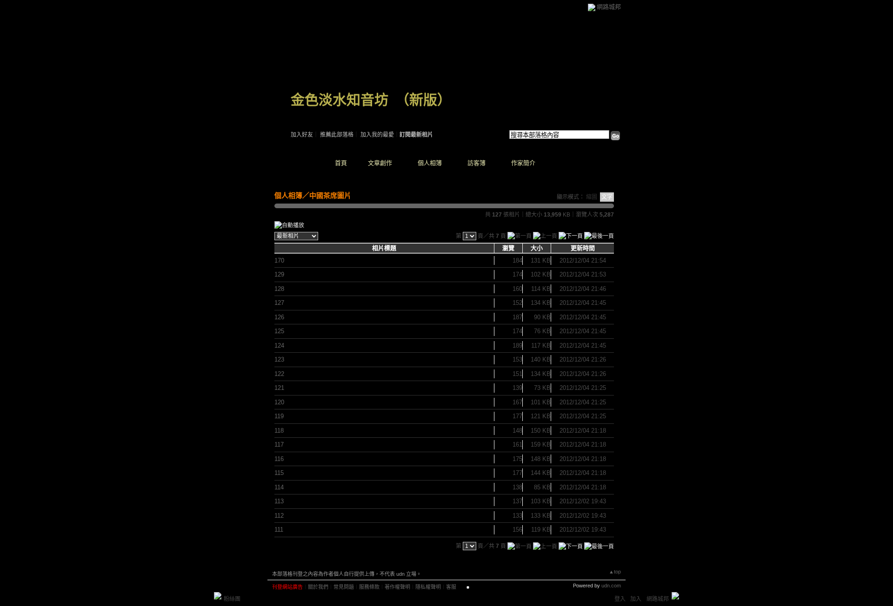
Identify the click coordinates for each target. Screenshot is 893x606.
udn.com (611, 585)
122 (279, 373)
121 (279, 387)
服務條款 (369, 587)
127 (279, 302)
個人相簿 (430, 162)
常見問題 (343, 587)
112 (279, 515)
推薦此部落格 (336, 135)
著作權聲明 (397, 587)
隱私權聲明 (428, 587)
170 (279, 260)
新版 (423, 99)
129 (279, 274)
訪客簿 (476, 162)
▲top (615, 571)
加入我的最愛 (377, 135)
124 (279, 345)
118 (279, 430)
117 (279, 444)
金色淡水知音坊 (339, 99)
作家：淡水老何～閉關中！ (324, 111)
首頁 (341, 162)
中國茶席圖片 (330, 195)
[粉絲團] (217, 595)
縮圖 (591, 197)
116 (279, 458)
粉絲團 (232, 599)
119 (279, 416)
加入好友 (302, 135)
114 (279, 487)
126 (279, 317)
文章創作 (380, 162)
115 (279, 472)
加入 (635, 599)
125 (279, 331)
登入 (620, 599)
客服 (451, 587)
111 (278, 529)
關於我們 (318, 587)
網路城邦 (609, 6)
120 (279, 402)
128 (279, 288)
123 (279, 359)
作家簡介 (523, 162)
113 (279, 501)
